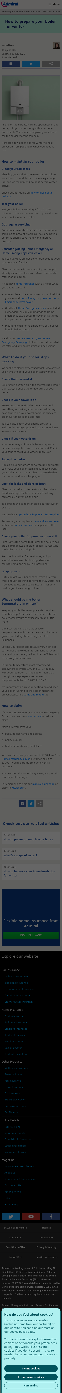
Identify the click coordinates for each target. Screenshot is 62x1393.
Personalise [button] (31, 1385)
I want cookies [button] (31, 1368)
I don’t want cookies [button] (31, 1377)
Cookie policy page (22, 1332)
